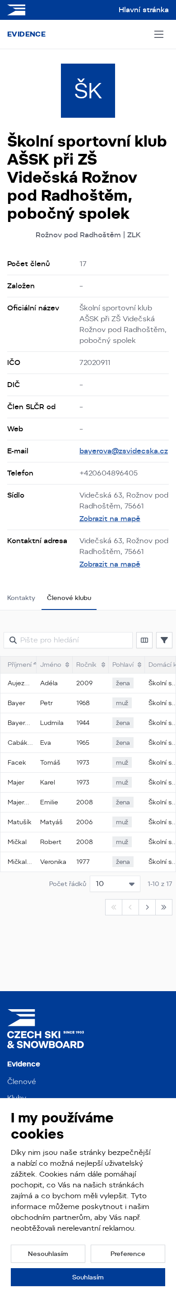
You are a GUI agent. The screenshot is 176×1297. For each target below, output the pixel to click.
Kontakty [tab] (21, 597)
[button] (144, 640)
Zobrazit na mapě (109, 518)
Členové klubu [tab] (69, 597)
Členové (21, 1081)
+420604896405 (108, 473)
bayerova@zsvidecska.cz (123, 451)
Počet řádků (67, 883)
